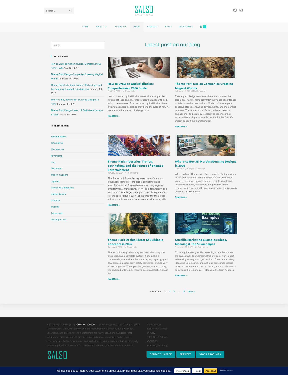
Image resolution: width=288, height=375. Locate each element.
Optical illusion (58, 194)
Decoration (56, 168)
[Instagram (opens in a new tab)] (241, 10)
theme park (57, 213)
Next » (191, 291)
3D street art (57, 149)
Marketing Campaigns (62, 187)
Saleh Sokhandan (85, 324)
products (55, 200)
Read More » (114, 116)
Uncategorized (58, 219)
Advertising (56, 155)
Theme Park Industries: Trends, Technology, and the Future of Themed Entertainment (136, 165)
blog (53, 162)
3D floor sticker (58, 136)
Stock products (210, 354)
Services (186, 354)
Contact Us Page (161, 354)
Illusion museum (59, 174)
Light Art (55, 181)
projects (55, 206)
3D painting (57, 143)
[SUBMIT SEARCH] (70, 11)
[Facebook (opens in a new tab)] (235, 10)
